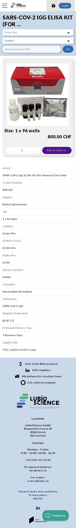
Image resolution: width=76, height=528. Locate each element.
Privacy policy (38, 494)
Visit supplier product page (19, 349)
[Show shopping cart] (53, 5)
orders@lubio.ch (38, 480)
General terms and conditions (37, 491)
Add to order (55, 150)
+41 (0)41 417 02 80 (38, 459)
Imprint (38, 498)
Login (65, 5)
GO (68, 49)
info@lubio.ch (38, 470)
